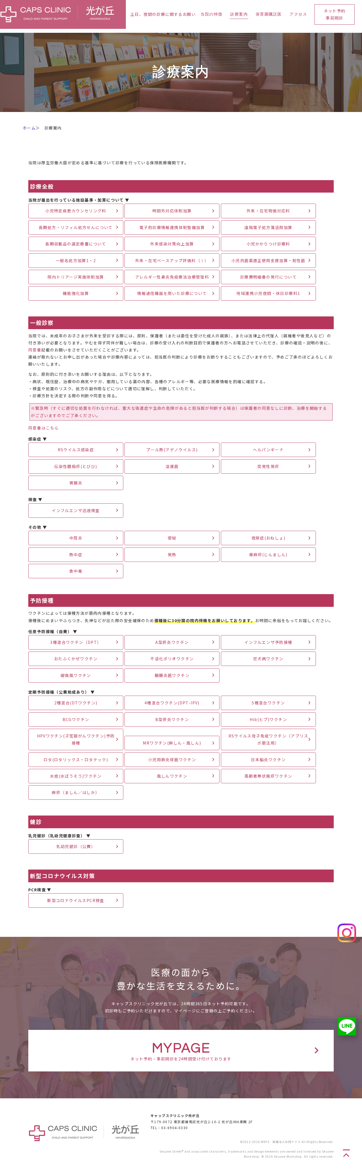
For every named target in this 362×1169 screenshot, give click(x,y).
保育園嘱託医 (269, 14)
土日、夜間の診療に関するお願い (163, 14)
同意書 (34, 350)
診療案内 (239, 14)
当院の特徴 (211, 14)
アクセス (298, 14)
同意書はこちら (43, 428)
